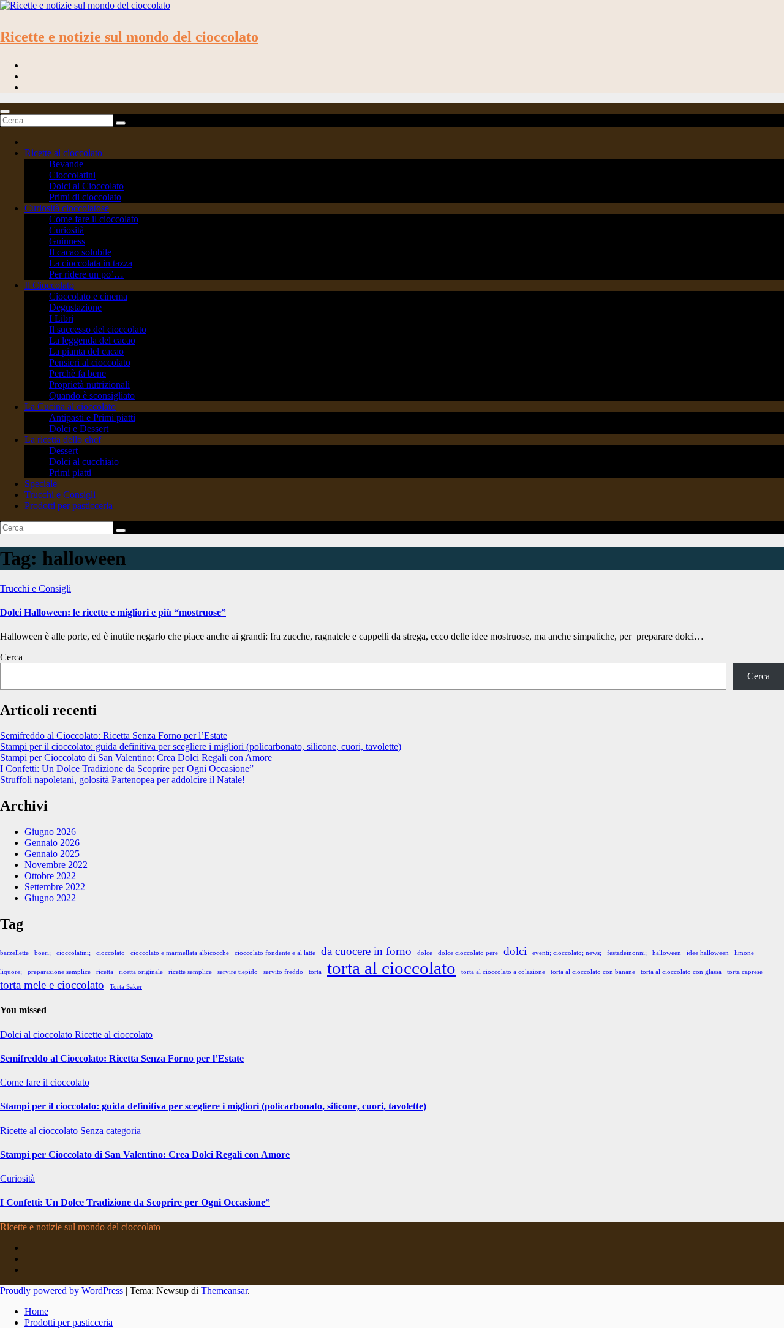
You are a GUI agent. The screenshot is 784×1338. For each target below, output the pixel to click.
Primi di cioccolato (85, 197)
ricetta (104, 972)
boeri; (42, 953)
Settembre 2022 (54, 887)
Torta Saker (126, 986)
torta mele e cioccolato (52, 984)
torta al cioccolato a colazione (503, 972)
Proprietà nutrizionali (89, 384)
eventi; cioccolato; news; (566, 953)
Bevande (66, 164)
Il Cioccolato (49, 285)
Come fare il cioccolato (93, 219)
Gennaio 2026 (52, 842)
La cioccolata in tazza (90, 263)
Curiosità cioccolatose (66, 208)
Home (36, 1311)
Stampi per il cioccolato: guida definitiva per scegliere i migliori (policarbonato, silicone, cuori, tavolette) (200, 746)
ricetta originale (141, 972)
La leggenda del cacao (92, 340)
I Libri (61, 318)
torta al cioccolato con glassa (681, 972)
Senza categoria (110, 1130)
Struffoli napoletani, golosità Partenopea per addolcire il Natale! (122, 779)
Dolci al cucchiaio (84, 461)
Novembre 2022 (56, 865)
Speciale (40, 483)
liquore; (11, 972)
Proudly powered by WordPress (63, 1290)
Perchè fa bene (77, 373)
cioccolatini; (73, 953)
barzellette (14, 953)
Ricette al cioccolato (63, 153)
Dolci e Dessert (78, 428)
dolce (424, 953)
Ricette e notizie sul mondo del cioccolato (129, 37)
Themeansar (224, 1290)
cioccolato (110, 953)
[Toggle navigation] (5, 111)
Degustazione (75, 307)
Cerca (11, 657)
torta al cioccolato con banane (593, 972)
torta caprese (745, 972)
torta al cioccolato (391, 968)
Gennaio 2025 (52, 854)
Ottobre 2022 (50, 876)
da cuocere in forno (366, 951)
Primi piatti (70, 472)
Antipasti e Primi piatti (92, 417)
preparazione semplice (59, 972)
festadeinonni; (627, 953)
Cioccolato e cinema (88, 296)
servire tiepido (237, 972)
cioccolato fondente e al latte (275, 953)
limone (744, 953)
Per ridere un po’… (86, 274)
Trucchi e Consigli (60, 494)
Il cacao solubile (80, 252)
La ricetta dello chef (62, 439)
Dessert (63, 450)
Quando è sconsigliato (92, 395)
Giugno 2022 (50, 898)
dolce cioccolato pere (468, 953)
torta (315, 972)
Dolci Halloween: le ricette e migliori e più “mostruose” (113, 612)
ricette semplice (190, 972)
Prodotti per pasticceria (68, 506)
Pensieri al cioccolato (89, 362)
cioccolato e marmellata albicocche (179, 953)
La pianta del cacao (86, 351)
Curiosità (66, 230)
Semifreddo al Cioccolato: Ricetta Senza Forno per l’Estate (113, 735)
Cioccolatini (72, 175)
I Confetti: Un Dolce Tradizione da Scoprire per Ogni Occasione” (127, 768)
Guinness (67, 241)
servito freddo (283, 972)
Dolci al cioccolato (37, 1034)
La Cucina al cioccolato (70, 406)
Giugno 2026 (50, 831)
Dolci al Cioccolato (86, 186)
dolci (515, 951)
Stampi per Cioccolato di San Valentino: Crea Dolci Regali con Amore (136, 757)
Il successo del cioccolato (97, 329)
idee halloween (708, 953)
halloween (666, 953)
